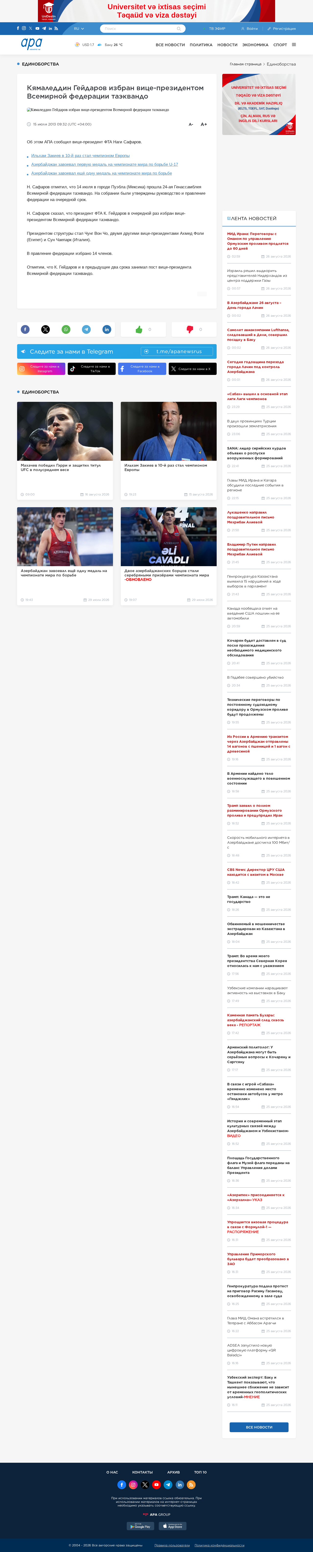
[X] (31, 28)
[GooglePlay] (141, 1526)
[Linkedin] (50, 28)
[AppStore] (173, 1526)
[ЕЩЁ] (291, 44)
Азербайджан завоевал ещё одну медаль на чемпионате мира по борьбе (101, 173)
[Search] (179, 29)
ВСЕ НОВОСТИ (170, 45)
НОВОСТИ (227, 45)
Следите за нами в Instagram (44, 369)
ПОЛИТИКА (201, 45)
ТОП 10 (200, 1472)
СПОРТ (280, 45)
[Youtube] (37, 28)
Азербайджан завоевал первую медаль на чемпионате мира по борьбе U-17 (104, 164)
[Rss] (56, 28)
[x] (145, 1485)
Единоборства (281, 64)
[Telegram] (44, 28)
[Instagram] (24, 28)
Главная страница (245, 64)
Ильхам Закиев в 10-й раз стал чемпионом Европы (80, 155)
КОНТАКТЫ (142, 1472)
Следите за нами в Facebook (145, 369)
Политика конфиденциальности (220, 1545)
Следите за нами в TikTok (95, 369)
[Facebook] (18, 28)
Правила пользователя (172, 1545)
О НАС (112, 1472)
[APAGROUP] (156, 1514)
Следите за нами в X (195, 369)
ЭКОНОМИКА (255, 45)
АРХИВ (173, 1472)
